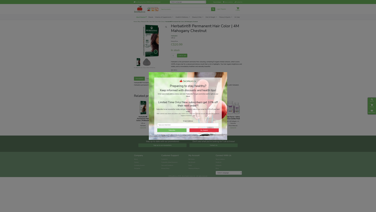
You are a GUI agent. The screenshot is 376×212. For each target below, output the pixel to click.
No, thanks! (204, 130)
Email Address (188, 121)
